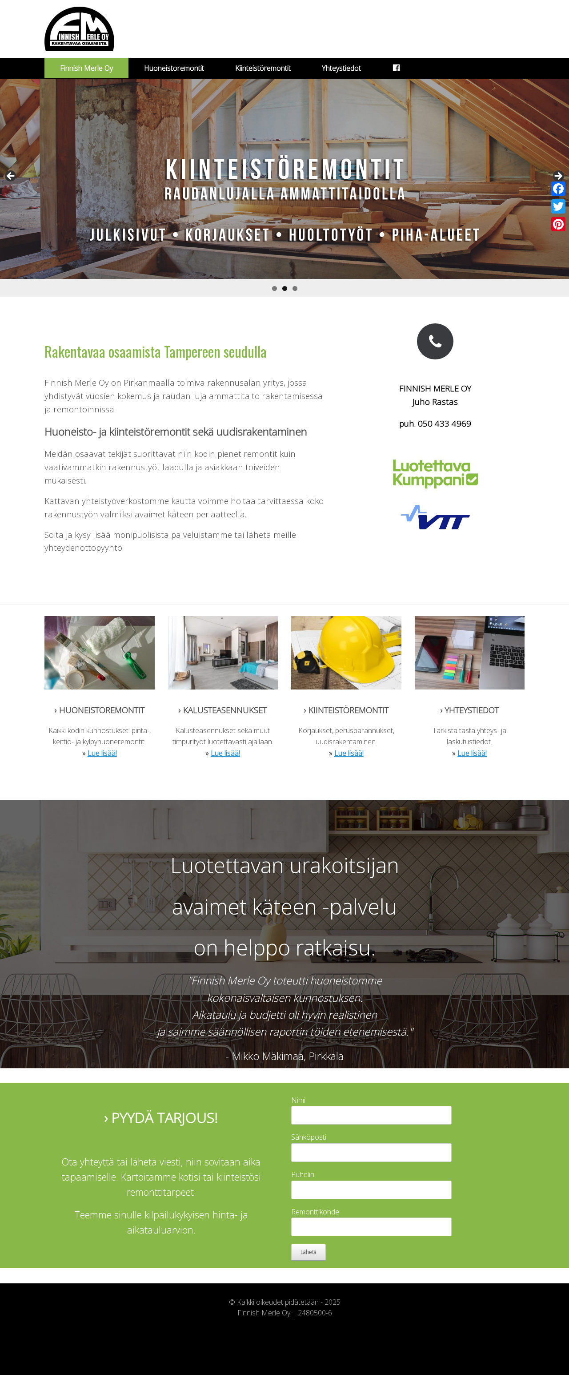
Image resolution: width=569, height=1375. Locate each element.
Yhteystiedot (341, 68)
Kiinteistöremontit (263, 68)
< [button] (11, 176)
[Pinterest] (558, 224)
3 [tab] (295, 288)
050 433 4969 (444, 423)
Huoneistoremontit (174, 68)
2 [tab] (284, 288)
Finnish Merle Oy (86, 68)
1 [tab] (274, 288)
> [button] (558, 176)
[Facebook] (558, 189)
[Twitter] (558, 206)
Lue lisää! (102, 753)
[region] (284, 188)
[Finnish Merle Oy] (79, 29)
